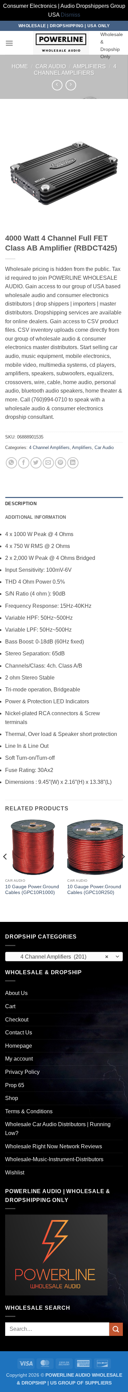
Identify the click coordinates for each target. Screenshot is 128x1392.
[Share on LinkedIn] (73, 462)
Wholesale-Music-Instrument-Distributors (54, 1159)
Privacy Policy (22, 1072)
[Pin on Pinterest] (60, 462)
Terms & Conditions (29, 1111)
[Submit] (116, 1329)
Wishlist (14, 1172)
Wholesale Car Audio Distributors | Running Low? (58, 1128)
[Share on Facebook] (23, 462)
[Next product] (57, 85)
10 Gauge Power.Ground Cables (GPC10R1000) (32, 889)
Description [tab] (21, 503)
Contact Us (18, 1032)
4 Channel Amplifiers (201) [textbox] (60, 957)
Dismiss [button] (70, 15)
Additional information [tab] (35, 517)
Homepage (18, 1046)
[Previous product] (71, 85)
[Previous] (5, 870)
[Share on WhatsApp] (11, 462)
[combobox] (64, 956)
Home (20, 66)
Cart (10, 1006)
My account (19, 1059)
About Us (16, 993)
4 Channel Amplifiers (49, 447)
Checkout (16, 1019)
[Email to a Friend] (48, 462)
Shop (11, 1098)
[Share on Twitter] (36, 462)
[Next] (122, 870)
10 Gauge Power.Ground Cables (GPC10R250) (94, 889)
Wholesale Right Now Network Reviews (53, 1146)
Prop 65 (14, 1085)
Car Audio (50, 66)
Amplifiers (89, 66)
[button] (9, 43)
